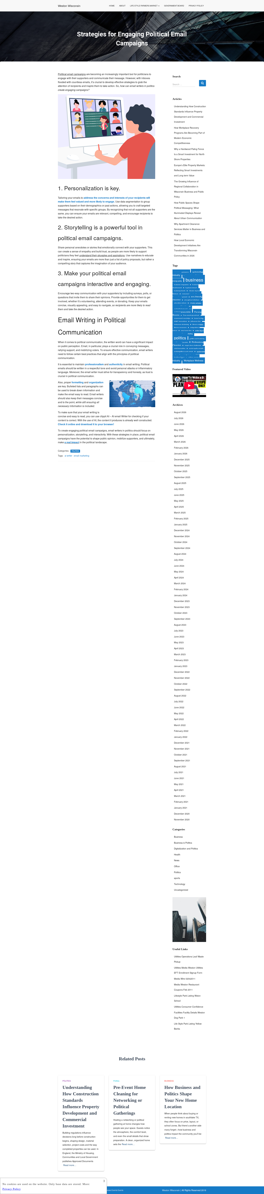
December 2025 (182, 459)
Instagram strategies (181, 324)
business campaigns (181, 285)
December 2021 (182, 742)
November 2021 (182, 748)
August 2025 (180, 483)
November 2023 (182, 607)
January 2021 (180, 807)
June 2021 (179, 778)
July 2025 (178, 488)
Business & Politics (183, 842)
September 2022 (182, 689)
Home (112, 5)
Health (177, 854)
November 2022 (182, 677)
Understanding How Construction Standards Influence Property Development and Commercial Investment (80, 1106)
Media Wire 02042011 (184, 978)
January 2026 (180, 453)
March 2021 (180, 795)
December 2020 (182, 813)
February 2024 (181, 589)
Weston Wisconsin (171, 1190)
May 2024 (179, 571)
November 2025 (182, 465)
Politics (75, 451)
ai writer (68, 455)
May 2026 (179, 429)
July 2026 (178, 418)
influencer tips (196, 321)
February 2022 (181, 730)
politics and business (197, 339)
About (122, 5)
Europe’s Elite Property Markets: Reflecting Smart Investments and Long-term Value (189, 170)
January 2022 (180, 736)
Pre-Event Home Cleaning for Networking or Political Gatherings (129, 1100)
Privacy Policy (196, 5)
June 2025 (179, 494)
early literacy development (186, 295)
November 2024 (182, 536)
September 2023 (182, 618)
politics (180, 337)
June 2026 (179, 423)
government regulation (182, 318)
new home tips (186, 330)
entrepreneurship (182, 312)
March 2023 (180, 654)
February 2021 (181, 801)
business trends (179, 291)
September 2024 (182, 548)
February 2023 (181, 660)
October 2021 (180, 754)
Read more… (69, 1165)
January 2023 (180, 666)
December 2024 (182, 530)
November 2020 (182, 819)
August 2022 (180, 695)
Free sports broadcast (191, 315)
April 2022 (179, 719)
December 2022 (182, 671)
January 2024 (180, 595)
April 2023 (179, 648)
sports (177, 878)
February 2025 (181, 518)
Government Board (174, 5)
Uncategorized (181, 889)
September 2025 (182, 477)
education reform (180, 303)
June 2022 (179, 707)
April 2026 (179, 435)
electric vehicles (195, 303)
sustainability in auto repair (183, 351)
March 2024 (180, 583)
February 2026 (181, 447)
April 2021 (179, 789)
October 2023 (180, 612)
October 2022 (180, 683)
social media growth (196, 348)
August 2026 (180, 412)
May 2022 (179, 713)
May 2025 (179, 500)
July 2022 (178, 701)
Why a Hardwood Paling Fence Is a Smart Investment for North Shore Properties (189, 154)
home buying (198, 318)
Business (178, 836)
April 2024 (179, 577)
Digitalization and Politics (186, 848)
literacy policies (198, 324)
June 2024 (179, 565)
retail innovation (179, 348)
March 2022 (180, 725)
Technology (179, 884)
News (176, 860)
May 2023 (179, 642)
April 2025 (179, 506)
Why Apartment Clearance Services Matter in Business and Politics (189, 229)
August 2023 (180, 624)
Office (177, 866)
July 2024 (178, 559)
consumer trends (188, 294)
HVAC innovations (180, 321)
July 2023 (178, 630)
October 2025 (180, 471)
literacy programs (180, 327)
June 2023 (179, 636)
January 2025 (180, 524)
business (194, 279)
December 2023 (182, 601)
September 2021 (182, 760)
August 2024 (180, 553)
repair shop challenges (193, 345)
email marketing (81, 455)
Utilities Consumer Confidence (188, 1006)
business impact (191, 288)
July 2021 (178, 772)
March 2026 (180, 441)
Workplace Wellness (193, 360)
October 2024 (180, 542)
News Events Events (114, 1190)
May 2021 (179, 784)
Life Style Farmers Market (144, 5)
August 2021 (180, 766)
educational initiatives (191, 300)
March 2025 (180, 512)
